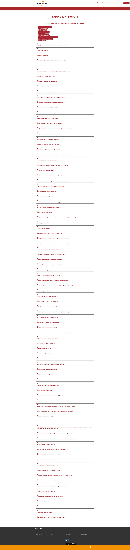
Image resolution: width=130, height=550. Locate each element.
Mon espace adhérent (42, 30)
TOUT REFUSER (109, 546)
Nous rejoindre (119, 2)
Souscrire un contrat (42, 29)
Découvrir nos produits (42, 28)
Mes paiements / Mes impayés (43, 35)
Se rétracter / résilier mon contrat (45, 39)
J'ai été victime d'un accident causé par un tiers (47, 36)
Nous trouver (105, 2)
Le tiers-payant (41, 33)
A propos (99, 2)
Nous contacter (112, 2)
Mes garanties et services (43, 34)
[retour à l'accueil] (41, 3)
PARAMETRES (93, 546)
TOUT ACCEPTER (101, 546)
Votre (126, 2)
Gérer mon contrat (42, 40)
